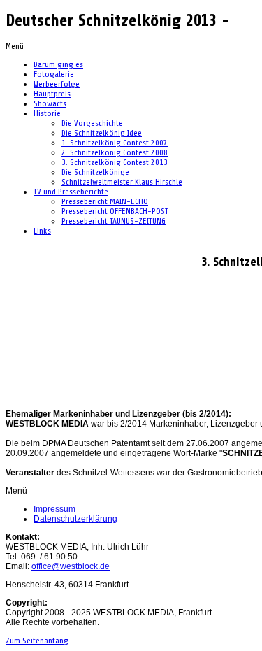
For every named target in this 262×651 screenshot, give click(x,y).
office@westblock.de (70, 566)
